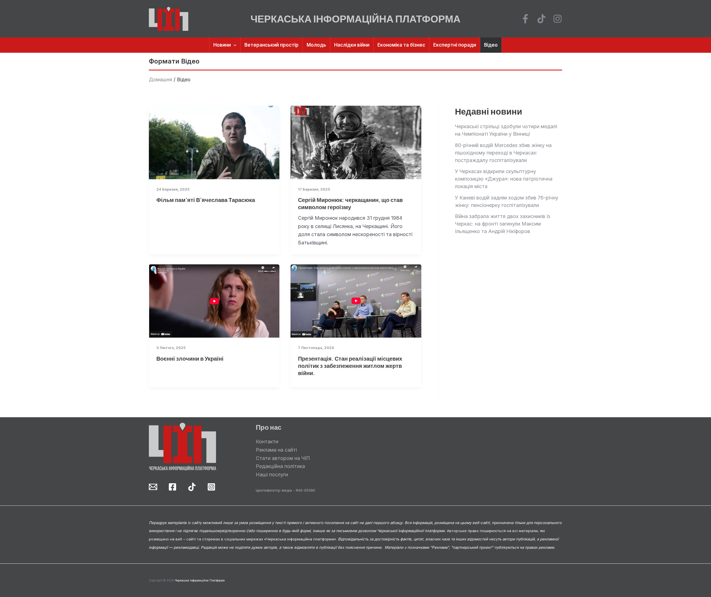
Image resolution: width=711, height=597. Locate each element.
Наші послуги (272, 474)
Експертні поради (454, 45)
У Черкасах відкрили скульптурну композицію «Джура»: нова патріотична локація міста (503, 178)
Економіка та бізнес (401, 45)
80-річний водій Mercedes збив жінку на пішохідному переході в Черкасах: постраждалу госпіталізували (503, 152)
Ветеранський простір (271, 45)
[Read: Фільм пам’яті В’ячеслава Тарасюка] (214, 142)
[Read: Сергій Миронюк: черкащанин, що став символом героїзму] (356, 142)
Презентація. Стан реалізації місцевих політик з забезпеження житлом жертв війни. (350, 365)
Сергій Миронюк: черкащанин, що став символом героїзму (350, 203)
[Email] (153, 487)
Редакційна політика (280, 466)
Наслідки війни (351, 45)
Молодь (316, 45)
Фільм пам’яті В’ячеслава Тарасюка (205, 199)
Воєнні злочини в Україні (190, 358)
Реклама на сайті (276, 450)
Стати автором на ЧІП (283, 458)
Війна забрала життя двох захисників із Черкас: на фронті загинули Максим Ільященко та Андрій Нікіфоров (502, 223)
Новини (222, 45)
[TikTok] (541, 18)
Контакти (267, 441)
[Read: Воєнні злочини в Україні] (214, 300)
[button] (233, 45)
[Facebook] (525, 18)
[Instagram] (557, 18)
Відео (491, 45)
